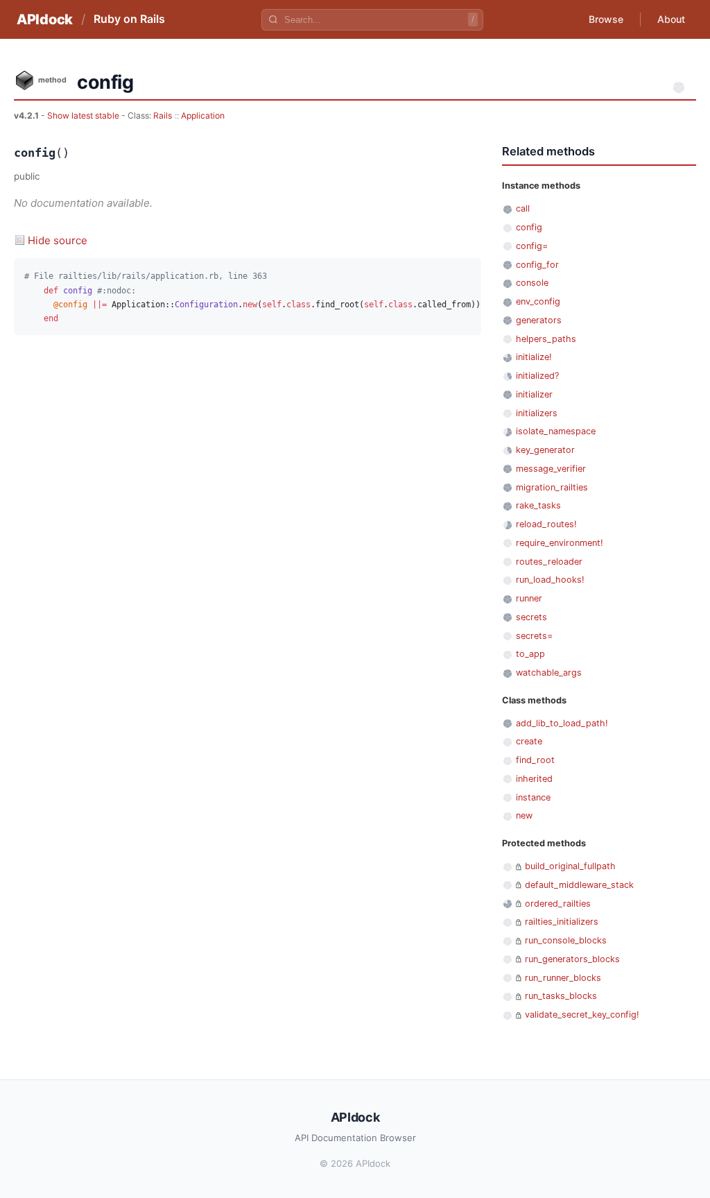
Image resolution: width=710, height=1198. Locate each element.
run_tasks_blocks (561, 996)
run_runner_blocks (563, 978)
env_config (538, 301)
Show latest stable (84, 115)
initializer (534, 394)
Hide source (57, 240)
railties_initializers (561, 921)
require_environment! (559, 543)
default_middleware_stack (579, 885)
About (671, 19)
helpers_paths (546, 339)
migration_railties (552, 487)
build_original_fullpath (570, 866)
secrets (531, 617)
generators (539, 320)
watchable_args (549, 672)
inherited (534, 778)
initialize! (534, 357)
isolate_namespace (556, 431)
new (524, 815)
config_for (537, 264)
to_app (530, 654)
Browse (606, 19)
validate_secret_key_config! (582, 1014)
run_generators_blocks (572, 959)
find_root (535, 760)
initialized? (537, 375)
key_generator (545, 450)
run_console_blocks (566, 940)
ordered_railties (558, 903)
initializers (536, 413)
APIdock (45, 19)
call (523, 208)
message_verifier (551, 468)
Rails (162, 115)
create (529, 741)
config (529, 227)
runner (529, 598)
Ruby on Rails (129, 19)
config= (532, 246)
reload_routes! (546, 524)
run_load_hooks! (550, 579)
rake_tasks (538, 505)
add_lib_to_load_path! (562, 723)
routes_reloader (549, 561)
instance (533, 797)
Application (203, 115)
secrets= (534, 636)
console (532, 282)
